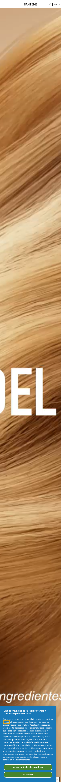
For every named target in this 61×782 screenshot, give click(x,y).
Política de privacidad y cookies (23, 745)
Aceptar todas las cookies (28, 767)
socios (6, 722)
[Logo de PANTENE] (30, 5)
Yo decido (28, 774)
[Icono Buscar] (50, 5)
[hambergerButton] (3, 4)
